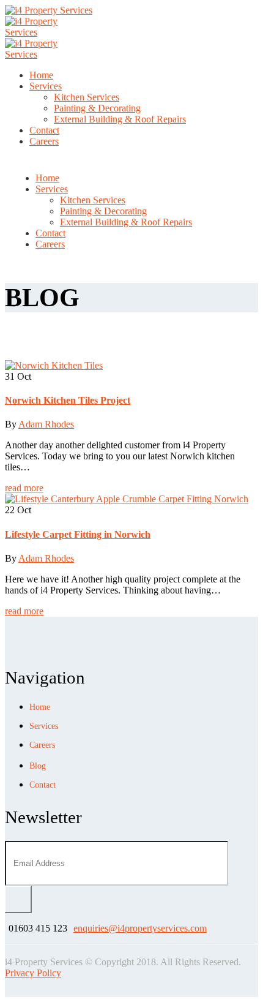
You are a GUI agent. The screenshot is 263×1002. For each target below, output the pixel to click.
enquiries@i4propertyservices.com (140, 928)
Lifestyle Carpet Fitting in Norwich (77, 534)
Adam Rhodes (46, 424)
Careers (44, 141)
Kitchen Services (86, 97)
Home (41, 75)
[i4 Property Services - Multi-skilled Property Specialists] (48, 10)
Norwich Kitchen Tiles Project (67, 400)
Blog (37, 765)
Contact (44, 130)
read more (24, 488)
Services (45, 86)
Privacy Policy (33, 973)
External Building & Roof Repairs (120, 119)
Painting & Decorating (97, 108)
